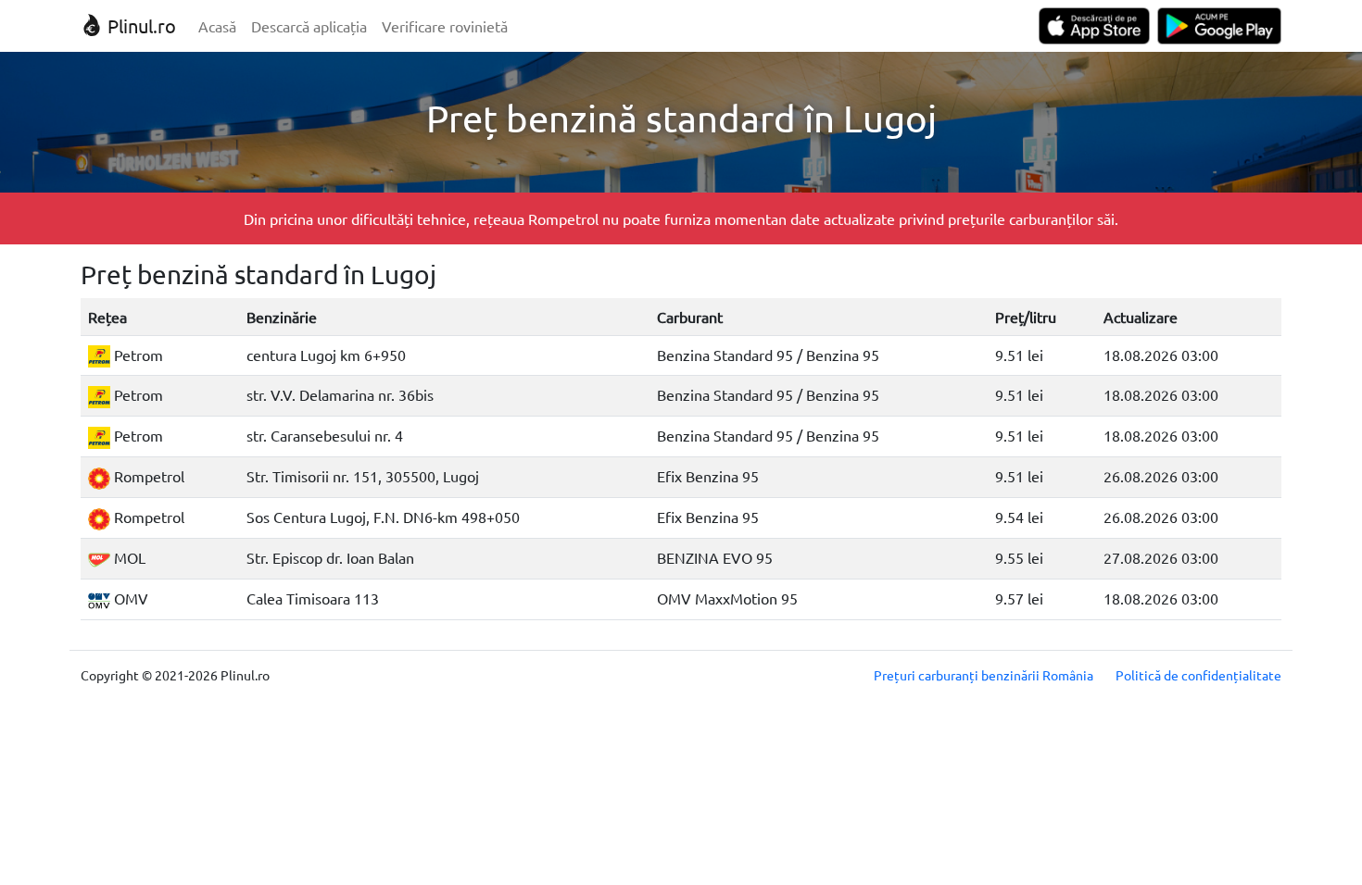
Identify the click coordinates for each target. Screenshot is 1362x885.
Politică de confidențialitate (1198, 675)
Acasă (217, 26)
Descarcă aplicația (309, 26)
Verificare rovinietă (445, 26)
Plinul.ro (139, 25)
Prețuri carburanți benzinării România (983, 675)
